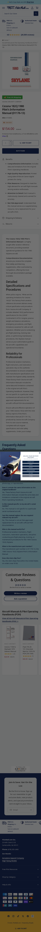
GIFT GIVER (31, 473)
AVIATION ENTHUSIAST (31, 470)
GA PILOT (30, 464)
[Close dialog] (40, 453)
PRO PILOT (31, 467)
